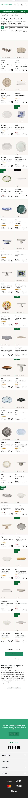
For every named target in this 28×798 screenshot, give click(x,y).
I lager (6, 27)
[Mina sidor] (14, 4)
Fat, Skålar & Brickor (19, 14)
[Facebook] (9, 747)
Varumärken (20, 27)
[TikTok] (18, 747)
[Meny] (26, 4)
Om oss (4, 773)
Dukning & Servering (6, 14)
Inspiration (5, 767)
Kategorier (12, 27)
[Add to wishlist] (9, 70)
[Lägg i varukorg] (12, 70)
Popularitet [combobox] (17, 31)
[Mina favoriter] (18, 4)
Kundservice (6, 755)
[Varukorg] (22, 4)
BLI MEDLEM (14, 734)
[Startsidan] (6, 4)
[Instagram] (14, 747)
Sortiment (5, 761)
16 (15, 659)
